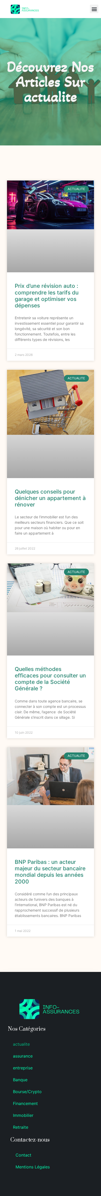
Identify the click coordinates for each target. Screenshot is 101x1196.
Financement (25, 1103)
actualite (21, 1044)
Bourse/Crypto (27, 1091)
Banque (20, 1079)
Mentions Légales (33, 1166)
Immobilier (23, 1115)
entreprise (23, 1067)
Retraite (20, 1127)
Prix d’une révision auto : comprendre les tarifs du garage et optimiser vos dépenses (46, 296)
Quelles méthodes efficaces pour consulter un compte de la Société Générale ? (50, 679)
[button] (94, 9)
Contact (23, 1155)
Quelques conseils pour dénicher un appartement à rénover (50, 498)
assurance (23, 1056)
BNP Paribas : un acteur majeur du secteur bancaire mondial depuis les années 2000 (50, 872)
